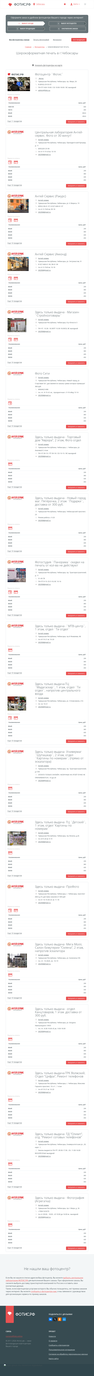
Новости (52, 1336)
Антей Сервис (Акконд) (50, 254)
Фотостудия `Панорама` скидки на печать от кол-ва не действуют (59, 563)
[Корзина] (85, 4)
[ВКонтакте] (50, 1319)
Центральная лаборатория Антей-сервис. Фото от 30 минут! (59, 134)
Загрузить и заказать (76, 122)
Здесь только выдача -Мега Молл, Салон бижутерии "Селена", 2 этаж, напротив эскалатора (59, 947)
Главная (28, 47)
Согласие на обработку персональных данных (68, 1354)
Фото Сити (42, 373)
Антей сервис (43, 140)
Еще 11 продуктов (15, 121)
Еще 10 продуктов (15, 185)
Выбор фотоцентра (68, 23)
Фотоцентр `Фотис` (49, 74)
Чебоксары (40, 4)
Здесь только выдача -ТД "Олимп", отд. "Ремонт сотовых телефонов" (59, 1135)
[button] (75, 4)
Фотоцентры (40, 47)
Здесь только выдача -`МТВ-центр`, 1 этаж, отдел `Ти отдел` (60, 627)
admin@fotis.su (44, 90)
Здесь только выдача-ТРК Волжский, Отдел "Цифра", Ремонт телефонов (60, 1074)
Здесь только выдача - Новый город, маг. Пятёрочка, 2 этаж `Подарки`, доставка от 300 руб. (60, 501)
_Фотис (41, 78)
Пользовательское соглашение (62, 1349)
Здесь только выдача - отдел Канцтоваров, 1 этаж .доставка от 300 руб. (58, 1012)
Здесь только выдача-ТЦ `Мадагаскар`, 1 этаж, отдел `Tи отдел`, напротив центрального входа (57, 689)
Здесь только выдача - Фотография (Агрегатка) (59, 1199)
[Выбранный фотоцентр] (64, 4)
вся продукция (79, 40)
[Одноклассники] (59, 1319)
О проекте (53, 1341)
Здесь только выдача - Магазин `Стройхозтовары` (57, 313)
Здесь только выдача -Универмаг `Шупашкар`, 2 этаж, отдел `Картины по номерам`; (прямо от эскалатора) (59, 757)
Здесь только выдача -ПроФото (57, 886)
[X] (55, 1319)
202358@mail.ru (44, 154)
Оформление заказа (70, 29)
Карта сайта (53, 1358)
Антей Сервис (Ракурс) (50, 196)
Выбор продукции (27, 29)
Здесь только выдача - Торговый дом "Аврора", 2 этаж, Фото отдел (58, 438)
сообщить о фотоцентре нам (44, 1291)
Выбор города (27, 23)
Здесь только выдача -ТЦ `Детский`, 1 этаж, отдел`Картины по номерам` (60, 825)
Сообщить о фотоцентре (59, 1345)
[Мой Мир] (64, 1319)
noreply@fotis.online (14, 1336)
